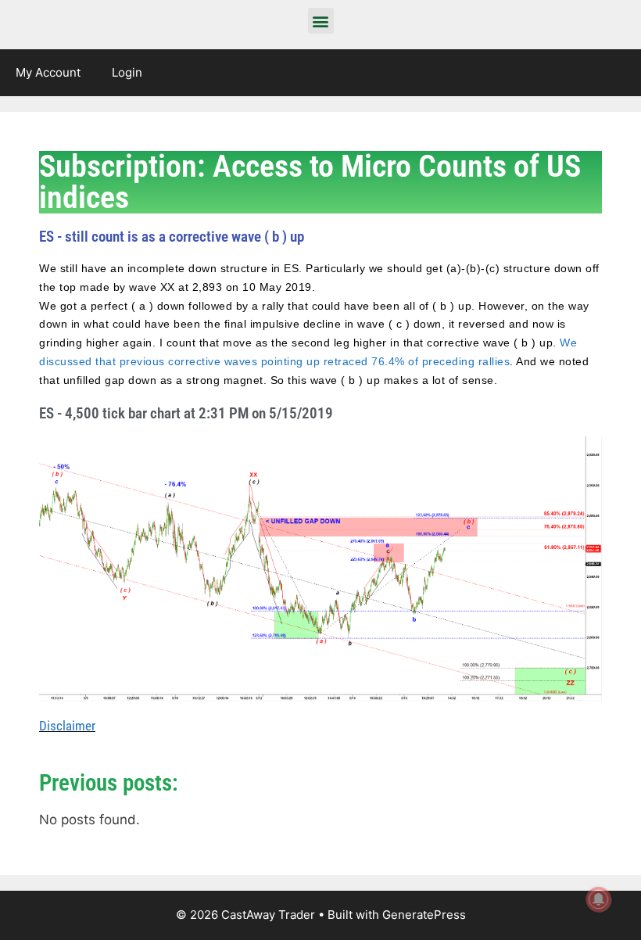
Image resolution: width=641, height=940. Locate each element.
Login (127, 72)
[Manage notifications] (598, 899)
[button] (321, 21)
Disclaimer (67, 726)
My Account (48, 72)
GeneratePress (424, 914)
